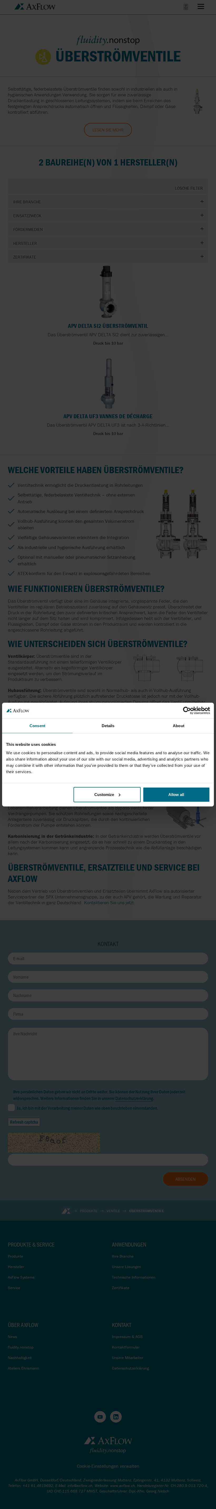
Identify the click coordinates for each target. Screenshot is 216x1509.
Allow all (176, 794)
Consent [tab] (37, 726)
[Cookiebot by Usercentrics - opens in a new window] (187, 711)
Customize (104, 794)
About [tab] (178, 726)
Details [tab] (108, 726)
